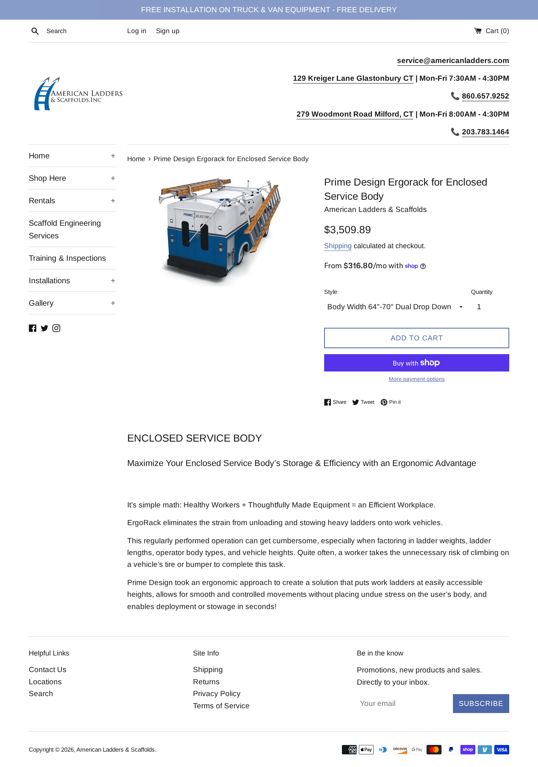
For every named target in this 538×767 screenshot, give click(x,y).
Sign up (168, 31)
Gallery (72, 303)
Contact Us (48, 669)
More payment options (417, 379)
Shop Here (72, 178)
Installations (72, 280)
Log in (137, 31)
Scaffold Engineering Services (65, 229)
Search (41, 693)
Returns (206, 682)
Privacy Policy (217, 693)
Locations (45, 682)
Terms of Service (221, 706)
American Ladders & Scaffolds (115, 749)
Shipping (338, 246)
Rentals (72, 200)
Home (72, 155)
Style (330, 291)
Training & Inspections (67, 258)
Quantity (482, 291)
